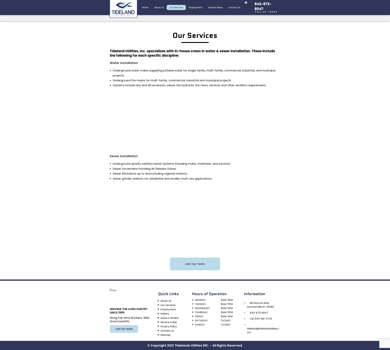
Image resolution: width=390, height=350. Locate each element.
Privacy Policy (168, 326)
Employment (195, 7)
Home (145, 7)
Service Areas (215, 7)
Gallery (164, 313)
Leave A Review (169, 318)
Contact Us (234, 7)
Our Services (176, 7)
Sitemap (165, 335)
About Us (159, 7)
